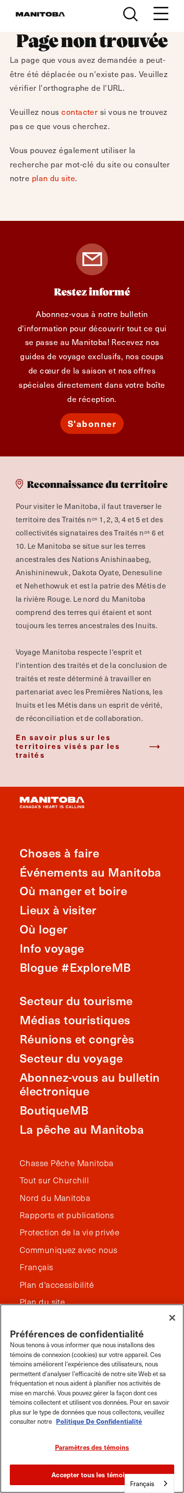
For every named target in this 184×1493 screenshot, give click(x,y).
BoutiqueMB (54, 1110)
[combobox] (149, 1483)
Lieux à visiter (58, 910)
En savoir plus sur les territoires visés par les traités (68, 746)
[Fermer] (172, 1318)
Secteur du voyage (71, 1058)
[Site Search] (130, 14)
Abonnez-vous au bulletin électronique (90, 1084)
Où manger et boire (73, 890)
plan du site (53, 178)
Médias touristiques (75, 1020)
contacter (79, 111)
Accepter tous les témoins (92, 1474)
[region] (92, 1398)
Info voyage (52, 948)
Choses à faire (59, 853)
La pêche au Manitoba (82, 1129)
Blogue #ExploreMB (75, 967)
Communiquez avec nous (68, 1250)
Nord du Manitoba (55, 1198)
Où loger (44, 929)
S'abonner (92, 423)
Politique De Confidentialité (99, 1421)
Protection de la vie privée (69, 1232)
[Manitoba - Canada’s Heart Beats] (40, 14)
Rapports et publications (67, 1215)
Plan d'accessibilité (57, 1285)
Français (36, 1267)
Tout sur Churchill (54, 1180)
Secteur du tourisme (76, 1000)
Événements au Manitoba (90, 872)
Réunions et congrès (77, 1039)
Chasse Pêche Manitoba (66, 1163)
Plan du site (42, 1302)
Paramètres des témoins (92, 1447)
